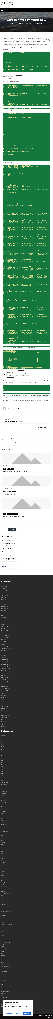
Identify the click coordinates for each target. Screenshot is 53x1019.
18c (2, 762)
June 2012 (3, 697)
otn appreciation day (6, 893)
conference (4, 787)
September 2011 (5, 715)
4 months (4, 552)
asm (2, 778)
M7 (2, 860)
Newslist (41, 1015)
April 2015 (3, 655)
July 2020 (3, 611)
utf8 (2, 995)
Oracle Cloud (4, 887)
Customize (9, 1013)
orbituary (3, 891)
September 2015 (5, 648)
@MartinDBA (21, 370)
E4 (1, 804)
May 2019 (3, 622)
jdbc (2, 836)
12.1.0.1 (5, 468)
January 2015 (4, 662)
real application (5, 942)
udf (2, 984)
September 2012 (5, 693)
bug (2, 780)
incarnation (4, 824)
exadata (3, 811)
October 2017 (4, 631)
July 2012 (3, 695)
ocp (2, 873)
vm (2, 1002)
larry (2, 847)
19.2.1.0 (2, 764)
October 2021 (4, 595)
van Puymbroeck (5, 998)
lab (2, 844)
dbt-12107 (3, 800)
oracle (3, 884)
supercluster (4, 971)
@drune (22, 47)
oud (2, 895)
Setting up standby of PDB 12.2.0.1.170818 (15, 471)
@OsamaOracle (30, 47)
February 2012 (5, 706)
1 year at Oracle (6, 548)
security (3, 955)
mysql (2, 869)
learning (3, 853)
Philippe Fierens (7, 3)
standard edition (5, 967)
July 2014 (3, 671)
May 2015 (3, 653)
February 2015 (5, 660)
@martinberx (18, 75)
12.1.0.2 (8, 491)
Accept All (27, 1013)
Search (4, 527)
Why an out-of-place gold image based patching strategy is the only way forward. (8, 543)
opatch (3, 882)
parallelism (4, 909)
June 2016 (3, 640)
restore (3, 947)
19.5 (2, 767)
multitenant (13, 491)
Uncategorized (5, 991)
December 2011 (5, 711)
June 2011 (3, 722)
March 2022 (4, 591)
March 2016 (4, 644)
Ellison (2, 807)
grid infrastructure (6, 818)
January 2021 (4, 606)
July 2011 (3, 719)
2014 (2, 773)
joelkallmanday (5, 838)
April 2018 (3, 628)
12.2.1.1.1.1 (3, 756)
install (2, 827)
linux (2, 856)
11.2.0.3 (2, 742)
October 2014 (4, 666)
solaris (2, 962)
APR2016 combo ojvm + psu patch (13, 517)
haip (2, 820)
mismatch (4, 862)
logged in (11, 442)
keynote (3, 842)
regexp (3, 944)
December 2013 (5, 679)
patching (3, 913)
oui (2, 902)
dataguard (11, 468)
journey (3, 840)
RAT (2, 940)
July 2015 (3, 651)
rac (2, 933)
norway (3, 871)
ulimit (2, 989)
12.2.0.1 (2, 753)
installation (4, 829)
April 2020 (3, 617)
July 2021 (3, 600)
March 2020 (4, 620)
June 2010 (3, 726)
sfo (2, 958)
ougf (2, 898)
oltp (2, 878)
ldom (2, 851)
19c (2, 769)
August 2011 (4, 717)
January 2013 (4, 686)
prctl (2, 927)
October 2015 (4, 646)
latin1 (2, 849)
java (2, 833)
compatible (4, 784)
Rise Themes (50, 1016)
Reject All (18, 1013)
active (2, 776)
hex (2, 822)
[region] (18, 1008)
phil (19, 408)
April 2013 (3, 684)
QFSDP (3, 931)
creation (3, 789)
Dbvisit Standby (7, 40)
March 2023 (4, 586)
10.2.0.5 (3, 738)
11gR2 (2, 747)
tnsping (3, 980)
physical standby (5, 920)
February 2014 (5, 677)
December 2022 (5, 588)
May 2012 (3, 699)
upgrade (3, 993)
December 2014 (5, 664)
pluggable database (6, 924)
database (3, 793)
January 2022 (4, 593)
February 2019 (5, 626)
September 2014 (5, 668)
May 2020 (3, 615)
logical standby (5, 858)
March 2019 (4, 624)
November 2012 (5, 688)
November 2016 (5, 635)
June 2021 (3, 602)
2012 (2, 771)
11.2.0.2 (2, 740)
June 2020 (4, 613)
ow (2, 907)
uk (1, 987)
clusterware (4, 782)
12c (7, 468)
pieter (2, 922)
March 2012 (4, 704)
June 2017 (3, 633)
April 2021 (3, 604)
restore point (4, 949)
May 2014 (3, 675)
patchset (11, 513)
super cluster (4, 969)
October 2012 (4, 691)
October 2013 (4, 682)
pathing (15, 513)
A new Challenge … (7, 555)
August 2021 (4, 597)
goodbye (3, 813)
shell (2, 960)
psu (2, 929)
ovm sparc (4, 904)
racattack (4, 938)
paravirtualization (6, 911)
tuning (2, 982)
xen (2, 1009)
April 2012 (3, 702)
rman (2, 951)
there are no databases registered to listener (13, 978)
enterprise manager (6, 809)
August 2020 (4, 608)
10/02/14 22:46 (10, 377)
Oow (2, 880)
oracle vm (4, 889)
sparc (2, 964)
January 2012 (4, 708)
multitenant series (9, 494)
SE (1, 953)
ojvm (2, 875)
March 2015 (4, 657)
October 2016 (4, 637)
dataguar (3, 796)
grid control (4, 816)
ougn (2, 900)
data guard (4, 791)
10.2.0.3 (3, 736)
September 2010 (5, 724)
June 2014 (3, 673)
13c (2, 760)
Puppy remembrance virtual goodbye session (8, 559)
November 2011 (5, 713)
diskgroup (3, 802)
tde (2, 973)
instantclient (4, 831)
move (2, 864)
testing (3, 975)
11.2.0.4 (2, 744)
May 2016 (3, 642)
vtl (1, 1004)
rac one (3, 935)
